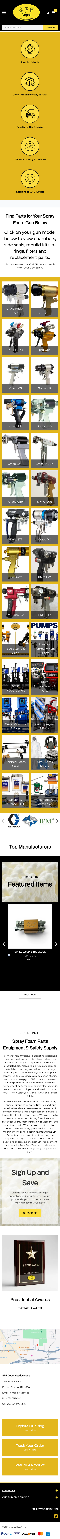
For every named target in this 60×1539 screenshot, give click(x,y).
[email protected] (19, 1392)
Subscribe (30, 1213)
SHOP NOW (30, 994)
